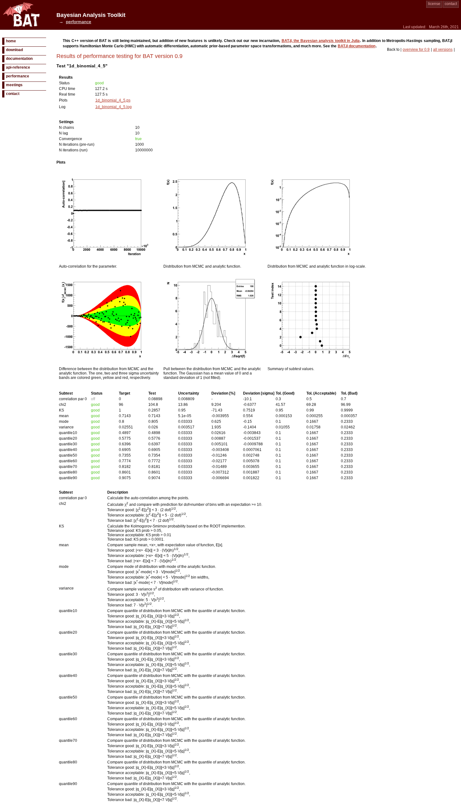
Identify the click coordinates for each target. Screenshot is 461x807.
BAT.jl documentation (356, 46)
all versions (443, 49)
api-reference (18, 67)
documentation (19, 58)
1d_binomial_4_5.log (113, 107)
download (14, 50)
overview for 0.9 (416, 49)
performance (17, 76)
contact (451, 4)
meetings (14, 85)
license (434, 4)
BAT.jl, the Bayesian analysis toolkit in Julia (321, 41)
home (11, 41)
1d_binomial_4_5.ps (112, 100)
